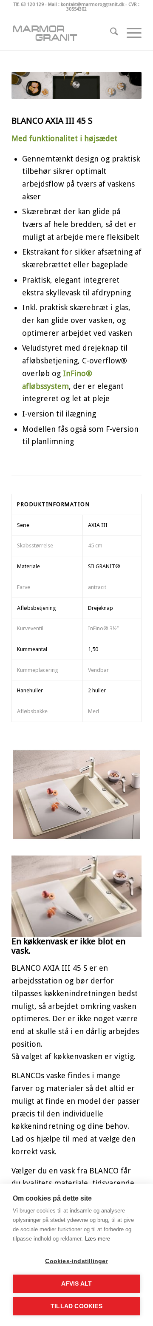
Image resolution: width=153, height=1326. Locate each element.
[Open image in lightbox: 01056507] (132, 932)
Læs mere (97, 1238)
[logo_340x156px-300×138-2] (63, 33)
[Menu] (130, 33)
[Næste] (122, 894)
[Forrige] (30, 894)
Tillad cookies (76, 1306)
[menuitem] (110, 33)
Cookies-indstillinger (76, 1261)
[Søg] (110, 33)
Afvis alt (76, 1284)
